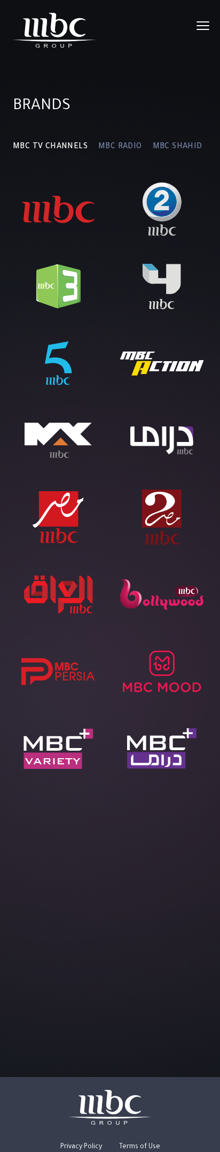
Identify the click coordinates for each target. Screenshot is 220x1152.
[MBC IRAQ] (58, 594)
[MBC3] (58, 286)
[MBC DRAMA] (161, 440)
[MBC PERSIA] (58, 671)
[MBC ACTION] (162, 363)
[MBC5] (58, 363)
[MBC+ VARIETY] (58, 748)
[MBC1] (58, 209)
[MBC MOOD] (162, 671)
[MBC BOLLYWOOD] (162, 594)
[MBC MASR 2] (162, 517)
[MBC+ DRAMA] (162, 748)
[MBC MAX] (58, 440)
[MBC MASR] (58, 517)
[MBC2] (162, 209)
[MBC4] (162, 286)
